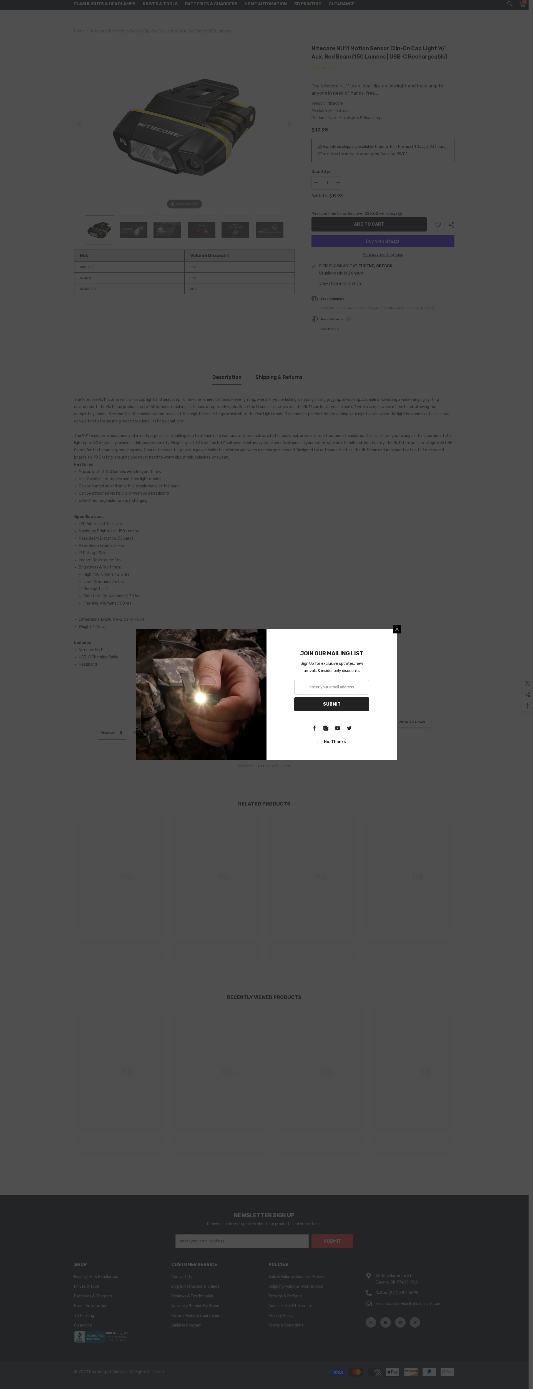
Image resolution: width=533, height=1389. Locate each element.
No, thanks (335, 741)
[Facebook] (314, 728)
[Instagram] (326, 728)
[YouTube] (337, 728)
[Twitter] (349, 728)
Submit (332, 704)
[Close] (397, 629)
